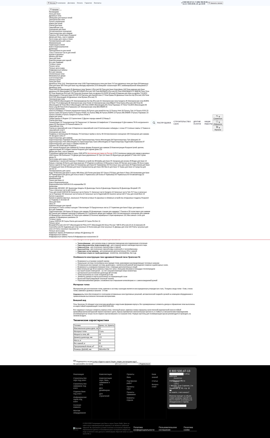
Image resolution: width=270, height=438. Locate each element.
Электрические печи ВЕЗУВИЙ (94, 107)
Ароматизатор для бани (93, 167)
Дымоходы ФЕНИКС (58, 188)
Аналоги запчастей (117, 194)
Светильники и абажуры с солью (113, 128)
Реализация (78, 374)
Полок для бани (95, 173)
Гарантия (88, 3)
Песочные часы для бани (120, 165)
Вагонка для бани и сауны (67, 173)
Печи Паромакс (115, 105)
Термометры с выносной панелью (63, 161)
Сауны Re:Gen (93, 221)
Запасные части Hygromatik (97, 194)
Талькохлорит (55, 122)
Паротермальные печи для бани (100, 83)
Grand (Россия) (56, 227)
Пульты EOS (142, 111)
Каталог (55, 10)
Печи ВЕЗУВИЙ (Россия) (83, 91)
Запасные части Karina (74, 194)
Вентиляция (85, 207)
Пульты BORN (108, 113)
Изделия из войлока (96, 163)
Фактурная (62, 124)
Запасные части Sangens (103, 192)
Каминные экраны (57, 233)
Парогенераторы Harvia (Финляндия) (97, 140)
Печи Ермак (110, 95)
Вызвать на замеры (178, 406)
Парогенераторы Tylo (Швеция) (126, 140)
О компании (60, 3)
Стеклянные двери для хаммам (102, 213)
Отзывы (177, 387)
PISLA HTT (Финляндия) (93, 225)
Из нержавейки (78, 184)
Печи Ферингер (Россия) (62, 93)
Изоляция (54, 207)
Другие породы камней (93, 118)
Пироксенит (83, 122)
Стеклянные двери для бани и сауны (65, 153)
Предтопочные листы (101, 207)
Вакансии (178, 378)
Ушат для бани (70, 165)
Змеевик (94, 122)
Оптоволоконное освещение (117, 134)
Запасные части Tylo (123, 192)
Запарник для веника (122, 161)
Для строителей (104, 395)
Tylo (102, 155)
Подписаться (145, 364)
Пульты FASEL (82, 113)
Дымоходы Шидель (77, 188)
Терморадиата (58, 174)
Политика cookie (188, 428)
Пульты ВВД (96, 113)
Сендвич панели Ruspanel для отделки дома (83, 149)
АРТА (100, 153)
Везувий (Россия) (57, 225)
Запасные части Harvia (81, 192)
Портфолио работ (132, 382)
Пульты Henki (84, 114)
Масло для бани (111, 167)
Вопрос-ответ (155, 385)
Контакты (97, 3)
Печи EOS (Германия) (70, 107)
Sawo (109, 155)
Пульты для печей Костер (100, 111)
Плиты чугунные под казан (67, 229)
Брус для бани (118, 173)
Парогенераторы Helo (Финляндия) (64, 142)
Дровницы (88, 233)
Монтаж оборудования (79, 412)
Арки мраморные (118, 215)
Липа (129, 173)
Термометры (103, 165)
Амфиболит (104, 122)
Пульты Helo (117, 111)
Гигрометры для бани (86, 165)
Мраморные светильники (62, 215)
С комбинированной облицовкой (134, 85)
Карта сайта (176, 382)
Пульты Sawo (55, 113)
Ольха (108, 173)
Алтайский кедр (137, 174)
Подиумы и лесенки (60, 200)
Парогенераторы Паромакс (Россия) (65, 140)
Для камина (129, 122)
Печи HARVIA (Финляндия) (60, 89)
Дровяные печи (57, 83)
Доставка (71, 3)
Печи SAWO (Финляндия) (96, 105)
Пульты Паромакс (140, 113)
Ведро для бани (139, 161)
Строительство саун (182, 122)
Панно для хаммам (82, 215)
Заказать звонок (216, 3)
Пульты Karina (68, 113)
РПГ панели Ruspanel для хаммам (63, 147)
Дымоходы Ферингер (111, 188)
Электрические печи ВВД (105, 103)
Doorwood (67, 155)
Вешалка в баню (113, 163)
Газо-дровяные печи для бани (127, 83)
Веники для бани (74, 167)
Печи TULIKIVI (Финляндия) (135, 105)
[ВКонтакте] (170, 390)
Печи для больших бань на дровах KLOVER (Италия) (95, 93)
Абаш (83, 173)
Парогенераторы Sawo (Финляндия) (95, 142)
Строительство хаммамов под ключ (79, 386)
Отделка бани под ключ (79, 392)
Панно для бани (56, 180)
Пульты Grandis (56, 114)
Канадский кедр (56, 176)
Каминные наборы (74, 233)
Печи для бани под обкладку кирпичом (80, 85)
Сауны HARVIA (56, 221)
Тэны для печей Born (135, 194)
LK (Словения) (138, 225)
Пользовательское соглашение (168, 428)
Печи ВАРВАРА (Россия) (106, 91)
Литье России (110, 225)
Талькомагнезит (70, 122)
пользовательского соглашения (111, 429)
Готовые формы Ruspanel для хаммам (95, 147)
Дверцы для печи (123, 227)
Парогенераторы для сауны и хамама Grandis (68, 144)
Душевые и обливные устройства (111, 198)
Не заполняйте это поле (83, 364)
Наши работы (209, 122)
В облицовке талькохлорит (108, 85)
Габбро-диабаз (55, 118)
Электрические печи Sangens (114, 101)
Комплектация (105, 374)
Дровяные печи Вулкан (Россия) (83, 97)
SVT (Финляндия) (74, 225)
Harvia (57, 155)
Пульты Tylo (130, 111)
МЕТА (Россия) (124, 225)
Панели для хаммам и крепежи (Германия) (69, 213)
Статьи (155, 381)
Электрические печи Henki (82, 103)
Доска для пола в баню (75, 174)
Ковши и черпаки (57, 163)
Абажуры (76, 134)
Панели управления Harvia (76, 111)
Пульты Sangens (70, 114)
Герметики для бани (119, 207)
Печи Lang (54, 107)
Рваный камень (75, 124)
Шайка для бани (104, 161)
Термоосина (91, 174)
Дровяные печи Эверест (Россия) (87, 89)
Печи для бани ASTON (71, 95)
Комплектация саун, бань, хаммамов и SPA (105, 381)
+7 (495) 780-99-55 (200, 2)
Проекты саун (130, 388)
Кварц (107, 118)
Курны (69, 211)
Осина (102, 174)
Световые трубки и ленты (92, 134)
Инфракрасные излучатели (86, 237)
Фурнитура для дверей (123, 155)
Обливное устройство (87, 161)
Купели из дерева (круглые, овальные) (65, 198)
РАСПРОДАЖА (164, 123)
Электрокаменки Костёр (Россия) (88, 101)
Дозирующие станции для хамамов (105, 211)
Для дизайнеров (104, 389)
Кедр (52, 173)
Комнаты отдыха (130, 399)
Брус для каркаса (136, 207)
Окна (52, 204)
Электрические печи (76, 83)
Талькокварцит (116, 122)
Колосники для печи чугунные (101, 227)
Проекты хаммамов (131, 393)
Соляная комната (77, 406)
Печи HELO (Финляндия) (73, 105)
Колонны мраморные (100, 215)
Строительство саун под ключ (79, 379)
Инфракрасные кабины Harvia (61, 237)
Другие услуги (197, 122)
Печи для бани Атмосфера (114, 89)
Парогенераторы (57, 211)
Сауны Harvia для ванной (75, 221)
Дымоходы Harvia (94, 188)
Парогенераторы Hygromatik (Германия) (128, 142)
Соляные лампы (135, 128)
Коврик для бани (59, 167)
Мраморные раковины (68, 217)
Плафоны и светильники (60, 134)
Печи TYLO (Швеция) (60, 103)
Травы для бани (127, 167)
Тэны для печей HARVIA (59, 192)
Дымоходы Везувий (131, 188)
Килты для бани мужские (76, 163)
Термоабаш (111, 174)
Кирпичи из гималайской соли (86, 128)
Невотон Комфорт (57, 111)
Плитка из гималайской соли (61, 128)
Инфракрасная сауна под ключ (79, 399)
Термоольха (123, 174)
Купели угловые (89, 198)
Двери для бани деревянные (85, 155)
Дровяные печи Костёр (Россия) (130, 95)
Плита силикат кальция (69, 207)
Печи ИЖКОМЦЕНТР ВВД (129, 91)
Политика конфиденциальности (143, 428)
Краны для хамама (82, 211)
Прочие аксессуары (130, 163)
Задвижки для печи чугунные (75, 227)
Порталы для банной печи (92, 95)
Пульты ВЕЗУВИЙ (124, 113)
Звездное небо (58, 136)
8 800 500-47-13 (188, 2)
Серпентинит (77, 118)
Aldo (136, 155)
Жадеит (66, 118)
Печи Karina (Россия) (126, 103)
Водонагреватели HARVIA (60, 184)
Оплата (80, 3)
